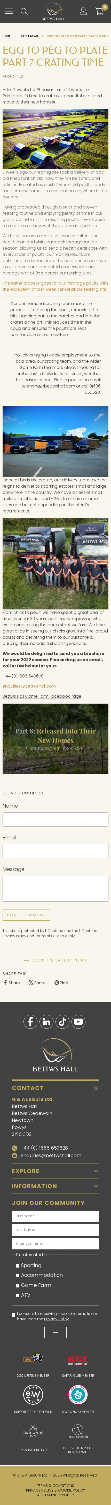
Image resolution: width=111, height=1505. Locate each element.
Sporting (31, 1265)
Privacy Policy (14, 936)
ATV (25, 1295)
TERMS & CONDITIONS (55, 1485)
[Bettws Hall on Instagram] (46, 1022)
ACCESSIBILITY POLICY (55, 1495)
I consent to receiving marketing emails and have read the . (58, 1316)
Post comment (26, 915)
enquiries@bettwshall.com (29, 686)
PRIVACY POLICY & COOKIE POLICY (55, 1490)
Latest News (29, 36)
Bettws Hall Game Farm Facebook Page (42, 696)
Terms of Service (49, 936)
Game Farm (36, 1285)
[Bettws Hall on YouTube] (78, 1022)
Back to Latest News (59, 960)
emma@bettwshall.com (51, 386)
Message (14, 869)
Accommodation (42, 1275)
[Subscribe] (55, 1332)
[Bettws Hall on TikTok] (62, 1022)
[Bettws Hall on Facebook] (30, 1022)
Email (9, 837)
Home (7, 36)
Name (10, 805)
